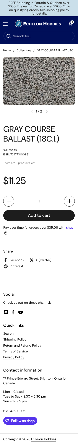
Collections (24, 50)
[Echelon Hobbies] (38, 24)
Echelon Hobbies (43, 439)
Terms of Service (15, 351)
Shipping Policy (14, 339)
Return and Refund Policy (22, 345)
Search (8, 333)
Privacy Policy (13, 357)
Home (7, 50)
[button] (8, 201)
